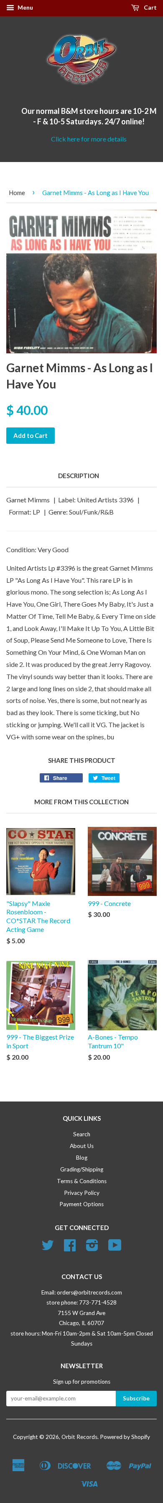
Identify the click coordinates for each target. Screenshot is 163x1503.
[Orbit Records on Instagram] (92, 1248)
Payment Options (81, 1204)
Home (17, 192)
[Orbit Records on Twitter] (47, 1248)
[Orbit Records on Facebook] (70, 1248)
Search (81, 1134)
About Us (82, 1146)
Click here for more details (89, 139)
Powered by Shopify (125, 1437)
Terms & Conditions (82, 1181)
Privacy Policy (81, 1192)
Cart (150, 7)
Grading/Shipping (81, 1169)
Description (78, 475)
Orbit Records (79, 1437)
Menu (24, 7)
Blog (81, 1157)
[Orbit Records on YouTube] (115, 1248)
